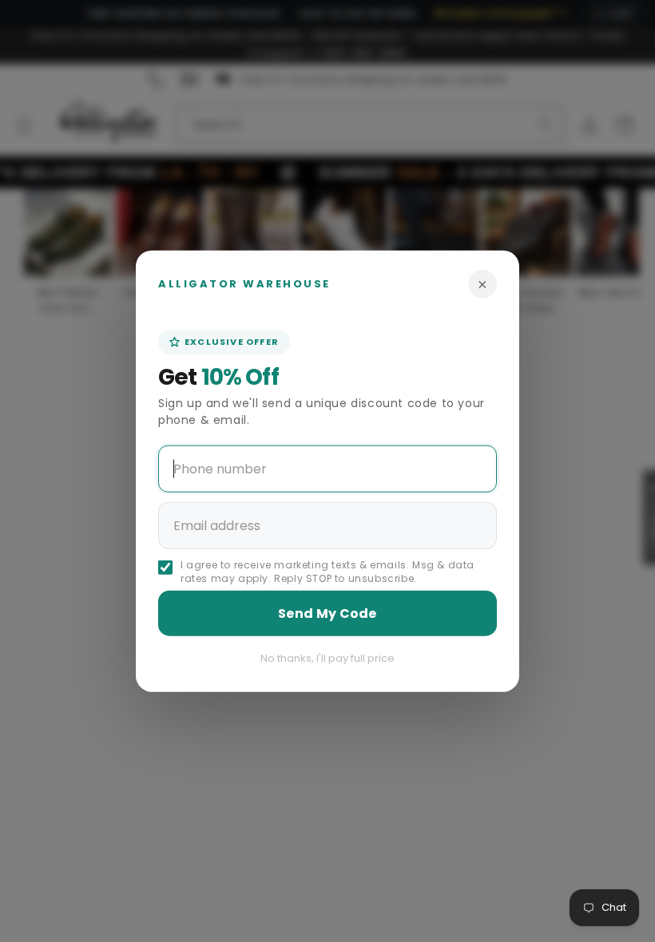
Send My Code (327, 613)
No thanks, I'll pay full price (327, 657)
